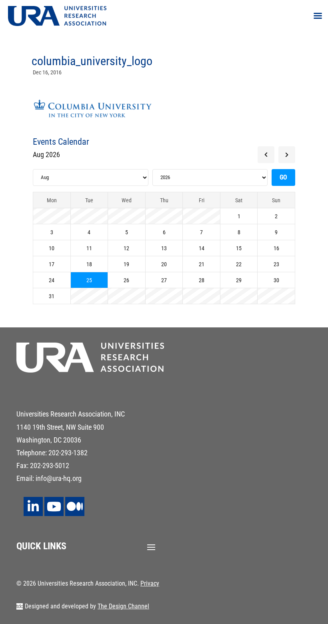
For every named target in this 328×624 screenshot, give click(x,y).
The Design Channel (123, 606)
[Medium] (74, 506)
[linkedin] (33, 506)
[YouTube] (54, 506)
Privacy (149, 583)
